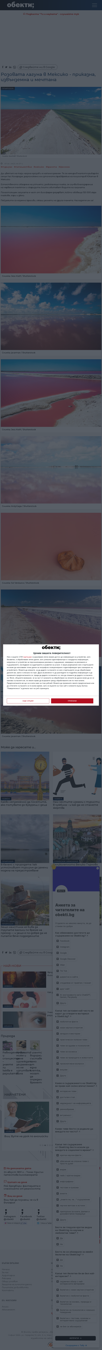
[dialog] (51, 675)
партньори (27, 657)
